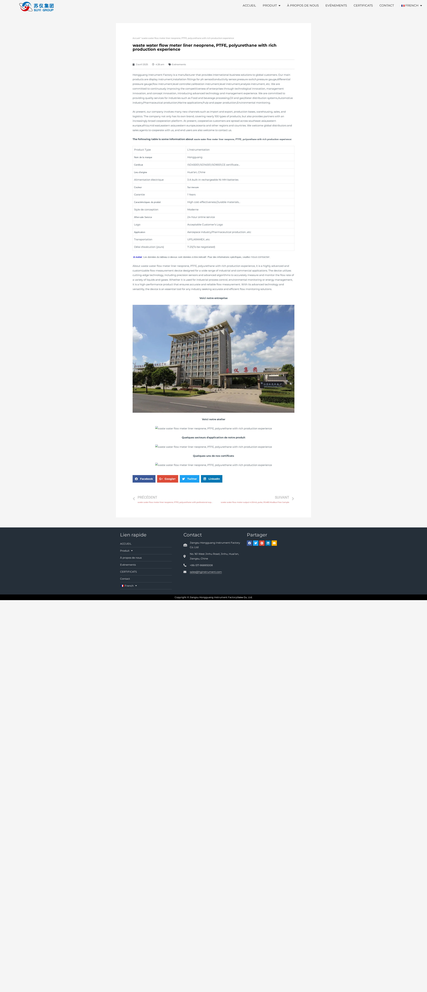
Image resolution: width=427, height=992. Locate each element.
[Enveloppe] (274, 543)
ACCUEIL (249, 5)
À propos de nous (303, 5)
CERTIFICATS (363, 5)
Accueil (136, 38)
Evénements (336, 5)
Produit (270, 5)
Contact (386, 5)
